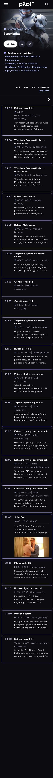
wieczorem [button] (43, 87)
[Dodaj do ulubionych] (22, 44)
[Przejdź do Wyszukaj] (47, 4)
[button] (49, 99)
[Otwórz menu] (5, 4)
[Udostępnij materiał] (29, 44)
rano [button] (33, 87)
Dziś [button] (18, 87)
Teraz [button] (25, 87)
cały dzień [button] (44, 90)
